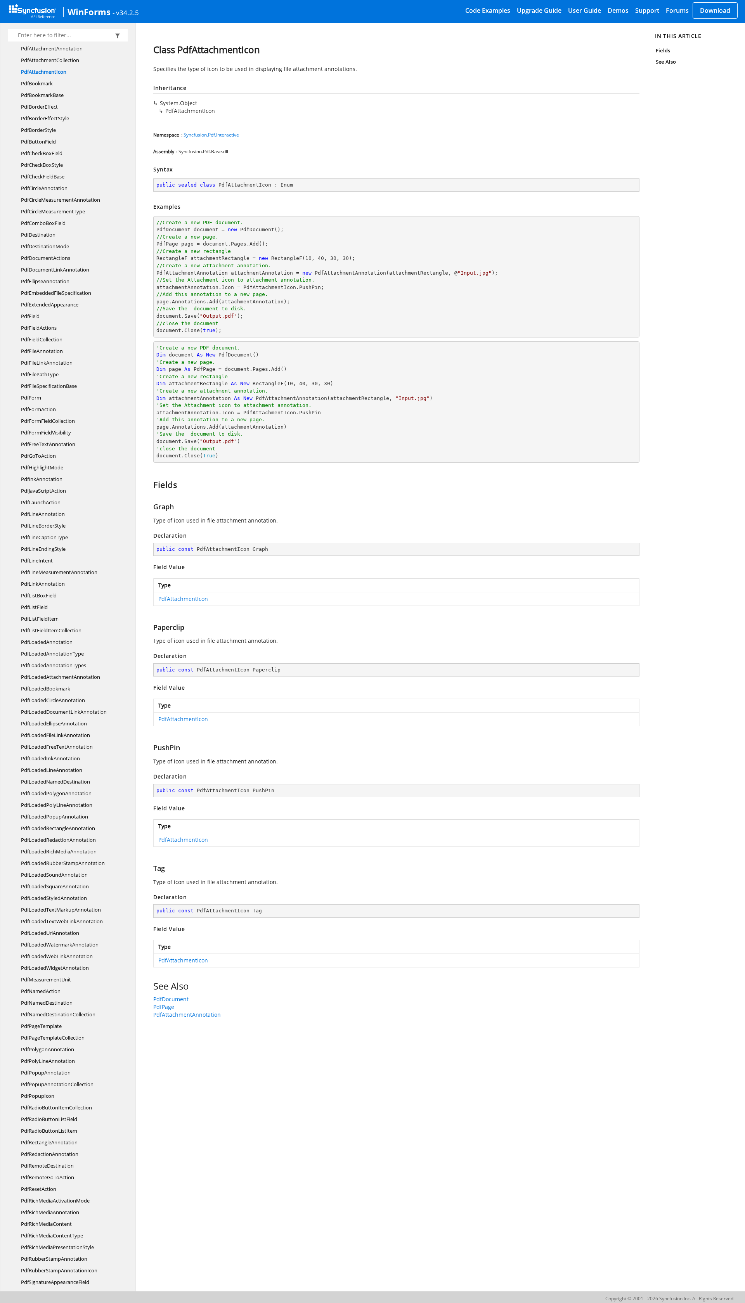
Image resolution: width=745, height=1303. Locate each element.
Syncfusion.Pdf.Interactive (211, 135)
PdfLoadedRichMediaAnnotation (59, 851)
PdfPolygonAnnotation (47, 1049)
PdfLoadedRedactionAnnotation (58, 839)
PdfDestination (38, 234)
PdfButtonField (38, 141)
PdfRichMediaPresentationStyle (57, 1247)
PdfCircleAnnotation (44, 188)
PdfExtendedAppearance (49, 304)
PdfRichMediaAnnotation (50, 1212)
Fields (663, 50)
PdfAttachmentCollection (50, 60)
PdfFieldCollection (41, 339)
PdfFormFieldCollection (48, 420)
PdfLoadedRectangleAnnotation (58, 828)
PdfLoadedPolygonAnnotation (56, 793)
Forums (677, 10)
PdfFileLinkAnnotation (47, 362)
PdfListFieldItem (40, 618)
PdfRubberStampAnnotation (54, 1258)
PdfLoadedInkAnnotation (50, 758)
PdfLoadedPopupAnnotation (54, 816)
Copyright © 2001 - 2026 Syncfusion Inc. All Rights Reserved (669, 1298)
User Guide (584, 10)
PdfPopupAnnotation (46, 1072)
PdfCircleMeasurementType (53, 211)
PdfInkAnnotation (41, 479)
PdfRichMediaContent (46, 1223)
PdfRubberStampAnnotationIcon (59, 1270)
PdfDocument (171, 999)
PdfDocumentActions (45, 257)
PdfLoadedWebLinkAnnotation (57, 956)
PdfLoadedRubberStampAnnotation (63, 863)
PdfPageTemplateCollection (53, 1037)
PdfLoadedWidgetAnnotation (55, 967)
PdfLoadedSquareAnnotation (55, 886)
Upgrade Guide (539, 10)
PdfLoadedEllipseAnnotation (54, 723)
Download (715, 10)
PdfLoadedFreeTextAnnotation (57, 746)
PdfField (30, 316)
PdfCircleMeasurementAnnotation (60, 199)
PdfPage (163, 1007)
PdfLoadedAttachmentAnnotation (60, 676)
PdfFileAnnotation (42, 351)
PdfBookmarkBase (42, 95)
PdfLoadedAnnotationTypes (53, 665)
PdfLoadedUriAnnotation (50, 932)
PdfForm (31, 397)
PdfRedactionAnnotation (49, 1154)
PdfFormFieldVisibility (46, 432)
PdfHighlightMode (42, 467)
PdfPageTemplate (41, 1026)
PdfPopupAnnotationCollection (57, 1084)
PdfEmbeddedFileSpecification (56, 292)
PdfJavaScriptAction (43, 490)
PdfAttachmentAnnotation (52, 48)
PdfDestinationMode (45, 246)
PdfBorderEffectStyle (45, 118)
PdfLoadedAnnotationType (52, 653)
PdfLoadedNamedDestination (55, 781)
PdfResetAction (38, 1188)
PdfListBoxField (39, 595)
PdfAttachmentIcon (43, 71)
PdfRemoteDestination (47, 1165)
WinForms (89, 11)
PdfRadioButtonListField (49, 1119)
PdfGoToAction (38, 455)
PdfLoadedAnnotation (47, 642)
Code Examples (487, 10)
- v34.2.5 (126, 12)
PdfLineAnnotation (43, 513)
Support (647, 10)
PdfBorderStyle (38, 129)
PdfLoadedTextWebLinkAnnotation (62, 921)
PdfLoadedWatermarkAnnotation (60, 944)
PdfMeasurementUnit (46, 979)
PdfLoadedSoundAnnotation (54, 874)
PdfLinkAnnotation (43, 583)
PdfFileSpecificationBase (49, 385)
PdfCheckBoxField (41, 153)
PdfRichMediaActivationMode (55, 1200)
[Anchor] (149, 484)
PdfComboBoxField (43, 223)
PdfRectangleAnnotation (49, 1142)
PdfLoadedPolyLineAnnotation (56, 804)
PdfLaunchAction (41, 502)
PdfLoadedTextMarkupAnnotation (61, 909)
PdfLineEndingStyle (43, 548)
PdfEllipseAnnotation (45, 281)
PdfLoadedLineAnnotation (51, 770)
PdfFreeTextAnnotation (48, 444)
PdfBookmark (37, 83)
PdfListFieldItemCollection (51, 630)
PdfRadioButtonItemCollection (56, 1107)
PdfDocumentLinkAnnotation (55, 269)
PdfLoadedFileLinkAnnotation (55, 735)
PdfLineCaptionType (44, 537)
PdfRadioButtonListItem (49, 1130)
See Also (666, 61)
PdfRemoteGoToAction (47, 1177)
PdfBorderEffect (39, 106)
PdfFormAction (38, 409)
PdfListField (34, 607)
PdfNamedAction (41, 991)
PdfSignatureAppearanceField (55, 1282)
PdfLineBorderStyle (43, 525)
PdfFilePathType (40, 374)
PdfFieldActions (39, 327)
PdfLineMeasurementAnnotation (59, 572)
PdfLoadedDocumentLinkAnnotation (64, 711)
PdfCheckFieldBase (42, 176)
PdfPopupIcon (37, 1095)
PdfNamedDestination (47, 1002)
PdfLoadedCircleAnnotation (53, 700)
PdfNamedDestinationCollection (58, 1014)
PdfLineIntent (37, 560)
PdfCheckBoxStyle (42, 164)
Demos (618, 10)
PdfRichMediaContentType (52, 1235)
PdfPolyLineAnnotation (48, 1060)
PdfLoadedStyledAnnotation (54, 898)
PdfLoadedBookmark (45, 688)
